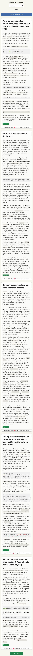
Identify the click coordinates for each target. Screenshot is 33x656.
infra (7, 549)
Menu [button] (16, 9)
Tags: (4, 123)
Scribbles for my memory (16, 2)
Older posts (16, 653)
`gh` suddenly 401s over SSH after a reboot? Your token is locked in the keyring (16, 562)
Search (22, 6)
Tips (12, 127)
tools (7, 123)
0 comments (26, 127)
